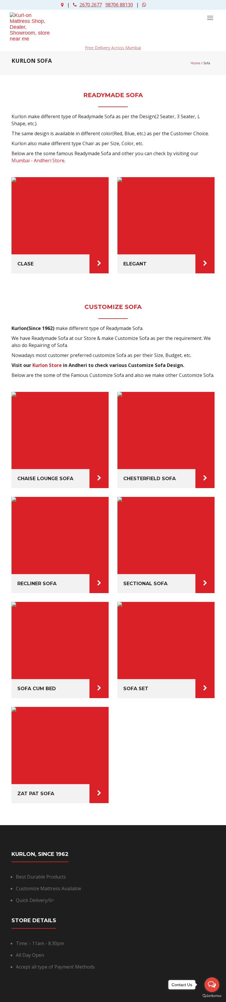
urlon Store (48, 365)
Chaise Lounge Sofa (45, 478)
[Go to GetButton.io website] (211, 996)
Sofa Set (135, 688)
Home (195, 63)
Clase (25, 264)
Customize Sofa (113, 306)
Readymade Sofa (113, 95)
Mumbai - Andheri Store (37, 160)
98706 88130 (119, 4)
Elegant (135, 264)
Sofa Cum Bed (36, 688)
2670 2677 (90, 4)
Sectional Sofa (145, 583)
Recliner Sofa (36, 583)
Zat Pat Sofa (35, 793)
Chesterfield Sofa (149, 478)
